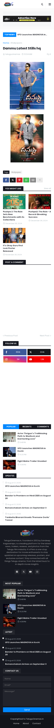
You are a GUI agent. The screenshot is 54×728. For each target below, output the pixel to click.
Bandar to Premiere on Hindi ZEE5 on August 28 (28, 497)
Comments (43, 426)
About (26, 723)
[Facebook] (6, 180)
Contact (36, 723)
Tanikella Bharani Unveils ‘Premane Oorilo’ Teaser (27, 518)
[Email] (33, 180)
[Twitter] (13, 180)
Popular (11, 426)
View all (47, 188)
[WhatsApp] (26, 180)
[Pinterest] (19, 180)
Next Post (45, 335)
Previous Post (11, 335)
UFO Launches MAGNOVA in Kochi (31, 35)
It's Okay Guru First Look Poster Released (13, 248)
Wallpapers (16, 42)
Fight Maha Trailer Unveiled (32, 461)
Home (6, 42)
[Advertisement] (27, 393)
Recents (26, 426)
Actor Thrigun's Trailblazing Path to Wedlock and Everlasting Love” (32, 436)
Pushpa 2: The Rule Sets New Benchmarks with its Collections (13, 215)
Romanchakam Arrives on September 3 (25, 508)
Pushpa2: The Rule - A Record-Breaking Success (39, 214)
